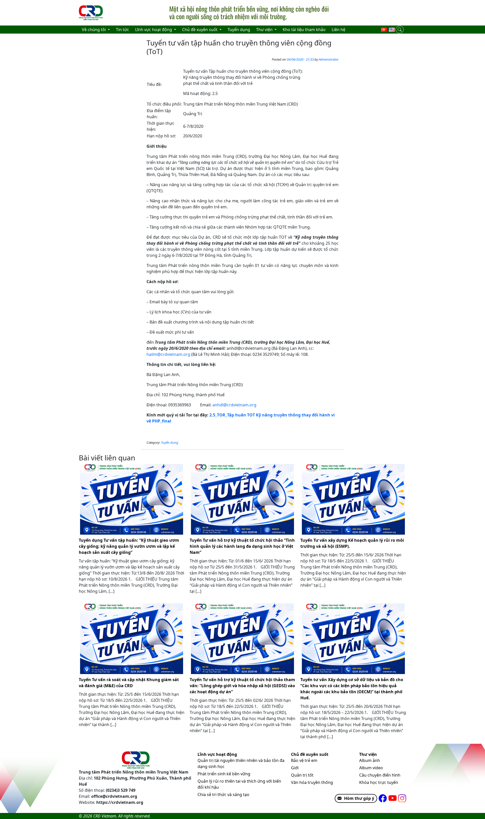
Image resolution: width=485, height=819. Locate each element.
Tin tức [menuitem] (122, 29)
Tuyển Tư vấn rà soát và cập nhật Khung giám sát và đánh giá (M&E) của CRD (129, 682)
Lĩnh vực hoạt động (217, 754)
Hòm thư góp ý (359, 798)
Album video (371, 768)
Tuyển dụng (169, 442)
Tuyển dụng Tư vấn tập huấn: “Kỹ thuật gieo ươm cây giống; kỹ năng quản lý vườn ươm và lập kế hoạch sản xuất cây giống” (129, 546)
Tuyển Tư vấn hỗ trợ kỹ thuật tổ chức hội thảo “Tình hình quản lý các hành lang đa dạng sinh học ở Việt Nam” (242, 546)
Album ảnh (369, 760)
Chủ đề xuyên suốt (309, 754)
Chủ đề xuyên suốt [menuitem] (200, 29)
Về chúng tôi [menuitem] (94, 29)
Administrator (328, 59)
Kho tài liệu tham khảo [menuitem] (304, 29)
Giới (295, 768)
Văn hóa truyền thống (312, 782)
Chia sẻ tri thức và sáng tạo (223, 794)
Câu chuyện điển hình (379, 775)
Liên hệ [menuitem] (338, 29)
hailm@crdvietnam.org (168, 354)
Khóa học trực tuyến (378, 782)
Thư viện (368, 754)
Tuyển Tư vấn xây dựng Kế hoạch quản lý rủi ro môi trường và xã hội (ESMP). (352, 543)
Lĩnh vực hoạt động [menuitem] (154, 29)
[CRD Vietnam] (91, 13)
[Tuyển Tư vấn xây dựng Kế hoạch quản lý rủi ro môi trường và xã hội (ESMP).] (353, 499)
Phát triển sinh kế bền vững (224, 774)
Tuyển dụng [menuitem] (239, 29)
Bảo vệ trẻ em (304, 760)
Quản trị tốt (302, 775)
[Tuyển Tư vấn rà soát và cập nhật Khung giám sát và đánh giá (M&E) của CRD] (132, 638)
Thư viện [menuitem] (265, 29)
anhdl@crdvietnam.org (234, 405)
